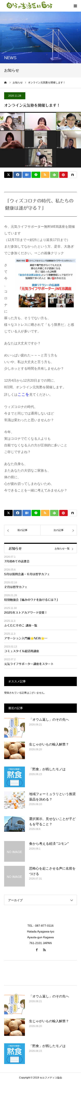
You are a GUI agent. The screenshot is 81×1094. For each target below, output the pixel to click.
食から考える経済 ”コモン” (49, 843)
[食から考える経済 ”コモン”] (14, 851)
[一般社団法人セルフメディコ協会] (29, 5)
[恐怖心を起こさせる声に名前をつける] (14, 876)
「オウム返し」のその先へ (49, 719)
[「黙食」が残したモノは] (14, 777)
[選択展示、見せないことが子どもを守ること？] (14, 826)
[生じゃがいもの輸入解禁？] (14, 752)
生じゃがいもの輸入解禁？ (49, 744)
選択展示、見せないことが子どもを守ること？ (52, 821)
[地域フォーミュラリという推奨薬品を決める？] (14, 801)
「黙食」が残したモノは (47, 769)
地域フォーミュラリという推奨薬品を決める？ (52, 796)
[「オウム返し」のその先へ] (14, 727)
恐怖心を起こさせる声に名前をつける (52, 871)
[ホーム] (5, 82)
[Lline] (36, 175)
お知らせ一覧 (62, 548)
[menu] (75, 6)
